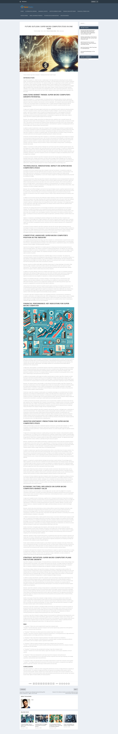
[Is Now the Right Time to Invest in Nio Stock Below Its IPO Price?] (27, 718)
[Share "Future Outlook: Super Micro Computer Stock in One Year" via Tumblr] (38, 683)
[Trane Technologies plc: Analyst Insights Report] (70, 718)
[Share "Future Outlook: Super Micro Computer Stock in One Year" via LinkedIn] (43, 683)
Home (22, 11)
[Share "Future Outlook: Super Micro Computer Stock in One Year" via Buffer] (46, 683)
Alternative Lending (31, 11)
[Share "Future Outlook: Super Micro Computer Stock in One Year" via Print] (53, 683)
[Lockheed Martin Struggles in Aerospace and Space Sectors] (41, 718)
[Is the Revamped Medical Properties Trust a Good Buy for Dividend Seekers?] (55, 718)
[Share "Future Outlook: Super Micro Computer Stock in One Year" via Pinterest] (41, 683)
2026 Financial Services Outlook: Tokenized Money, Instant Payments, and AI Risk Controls (88, 43)
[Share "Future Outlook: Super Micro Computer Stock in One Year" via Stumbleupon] (48, 683)
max (39, 31)
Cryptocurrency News (55, 11)
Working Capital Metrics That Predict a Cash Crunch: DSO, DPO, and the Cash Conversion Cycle (89, 38)
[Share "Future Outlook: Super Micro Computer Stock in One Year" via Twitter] (36, 683)
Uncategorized (64, 15)
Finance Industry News (69, 11)
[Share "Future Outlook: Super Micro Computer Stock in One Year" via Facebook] (34, 683)
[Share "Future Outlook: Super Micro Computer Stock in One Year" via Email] (51, 683)
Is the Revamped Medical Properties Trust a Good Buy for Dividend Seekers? (55, 725)
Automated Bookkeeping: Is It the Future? (88, 52)
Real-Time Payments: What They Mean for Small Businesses (89, 48)
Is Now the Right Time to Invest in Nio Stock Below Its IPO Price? (27, 725)
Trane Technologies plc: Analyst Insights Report (69, 725)
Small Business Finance (36, 15)
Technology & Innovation (51, 15)
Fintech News (24, 15)
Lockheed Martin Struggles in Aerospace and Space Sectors (41, 725)
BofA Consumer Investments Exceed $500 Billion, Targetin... (39, 1)
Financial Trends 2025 (83, 11)
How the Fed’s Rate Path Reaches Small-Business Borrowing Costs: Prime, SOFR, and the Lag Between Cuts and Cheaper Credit (88, 32)
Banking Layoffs (43, 11)
